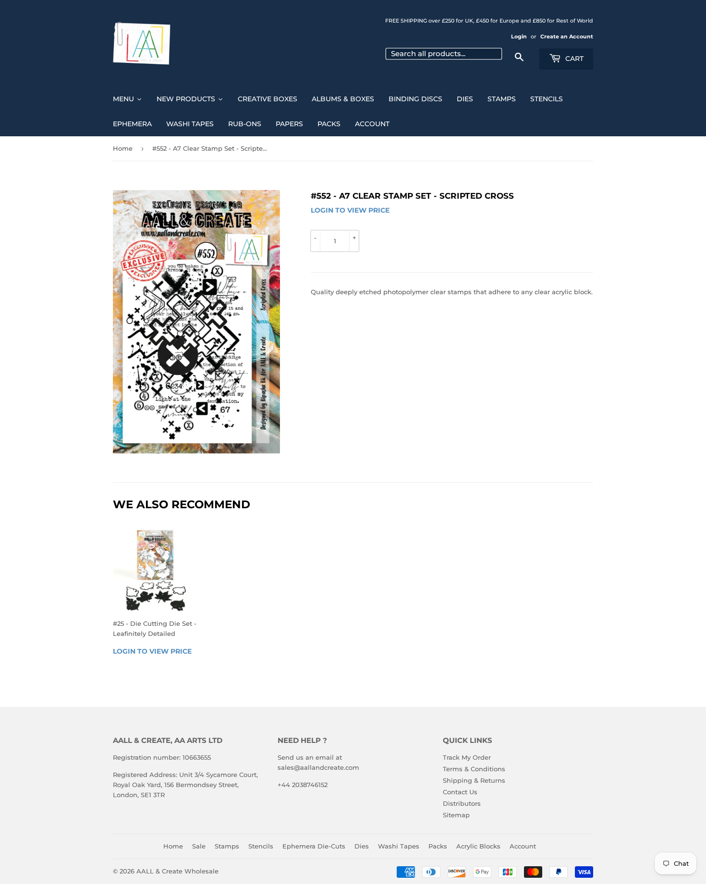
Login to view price (350, 210)
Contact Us (460, 792)
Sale (199, 846)
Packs (437, 846)
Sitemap (456, 815)
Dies (361, 846)
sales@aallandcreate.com (318, 767)
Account (523, 846)
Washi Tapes (398, 846)
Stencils (260, 846)
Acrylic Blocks (478, 846)
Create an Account (566, 36)
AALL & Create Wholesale (177, 871)
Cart (573, 58)
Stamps (227, 846)
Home (123, 148)
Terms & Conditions (474, 769)
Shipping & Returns (474, 780)
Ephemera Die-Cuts (313, 846)
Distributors (462, 803)
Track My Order (467, 757)
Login (519, 36)
